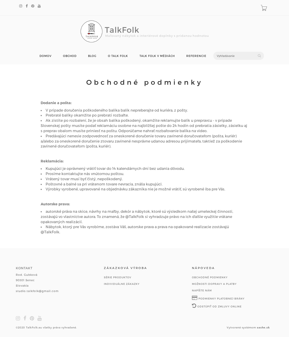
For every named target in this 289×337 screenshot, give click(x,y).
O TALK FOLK (118, 55)
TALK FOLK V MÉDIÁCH (157, 55)
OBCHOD (70, 55)
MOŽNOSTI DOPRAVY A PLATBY (214, 283)
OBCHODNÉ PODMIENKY (210, 277)
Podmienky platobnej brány (221, 298)
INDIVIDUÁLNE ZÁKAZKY (122, 283)
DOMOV (45, 55)
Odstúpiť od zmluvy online (219, 306)
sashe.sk (263, 327)
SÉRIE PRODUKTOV (117, 277)
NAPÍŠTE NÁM (202, 290)
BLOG (92, 55)
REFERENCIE (196, 55)
